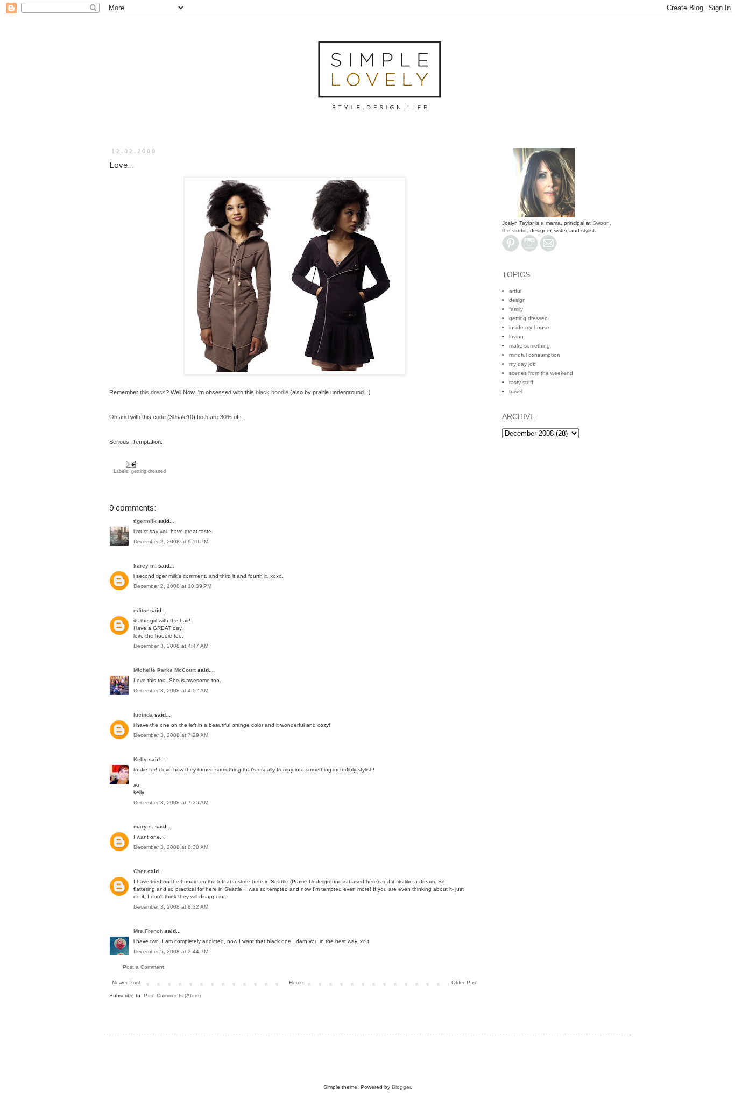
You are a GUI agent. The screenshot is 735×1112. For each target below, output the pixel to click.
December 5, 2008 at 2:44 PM (170, 951)
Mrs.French (148, 931)
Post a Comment (143, 967)
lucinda (143, 715)
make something (529, 346)
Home (296, 983)
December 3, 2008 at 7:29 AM (170, 735)
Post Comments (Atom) (172, 995)
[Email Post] (129, 463)
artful (515, 291)
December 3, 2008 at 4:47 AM (170, 646)
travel (515, 391)
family (516, 309)
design (517, 300)
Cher (139, 871)
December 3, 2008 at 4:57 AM (170, 690)
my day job (522, 364)
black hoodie (272, 392)
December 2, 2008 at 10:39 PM (172, 586)
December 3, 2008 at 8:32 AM (170, 907)
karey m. (145, 566)
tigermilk (145, 521)
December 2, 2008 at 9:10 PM (170, 541)
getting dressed (148, 471)
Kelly (140, 759)
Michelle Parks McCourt (164, 670)
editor (141, 610)
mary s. (143, 827)
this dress (153, 392)
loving (516, 336)
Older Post (464, 983)
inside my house (529, 327)
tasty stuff (521, 382)
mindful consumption (534, 355)
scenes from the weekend (541, 373)
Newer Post (126, 983)
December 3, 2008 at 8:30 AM (170, 847)
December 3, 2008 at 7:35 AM (170, 802)
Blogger (401, 1087)
